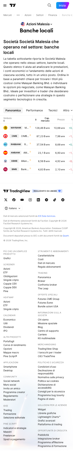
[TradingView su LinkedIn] (38, 199)
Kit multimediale (46, 338)
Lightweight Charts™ (49, 416)
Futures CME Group (48, 298)
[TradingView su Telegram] (46, 199)
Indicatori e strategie (14, 428)
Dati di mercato (46, 262)
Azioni (6, 268)
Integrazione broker (49, 438)
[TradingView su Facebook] (14, 199)
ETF (5, 272)
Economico (9, 319)
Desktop (8, 370)
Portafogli (8, 341)
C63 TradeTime (46, 356)
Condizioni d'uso (47, 366)
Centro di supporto (48, 330)
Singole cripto (11, 279)
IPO (5, 330)
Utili (5, 323)
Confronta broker (47, 284)
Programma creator (14, 392)
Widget (42, 409)
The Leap (43, 288)
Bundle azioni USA (48, 306)
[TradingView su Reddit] (62, 199)
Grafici (7, 258)
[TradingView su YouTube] (22, 199)
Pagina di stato (46, 398)
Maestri (7, 431)
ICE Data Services (46, 216)
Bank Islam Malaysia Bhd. (25, 169)
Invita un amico (11, 388)
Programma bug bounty (51, 395)
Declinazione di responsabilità (46, 372)
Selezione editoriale (14, 417)
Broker (41, 280)
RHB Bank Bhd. (26, 144)
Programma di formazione (52, 446)
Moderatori (9, 399)
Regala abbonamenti (49, 266)
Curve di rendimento (14, 345)
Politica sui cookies (48, 380)
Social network (11, 380)
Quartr (66, 235)
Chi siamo (43, 319)
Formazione (9, 413)
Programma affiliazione (50, 442)
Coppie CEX (10, 283)
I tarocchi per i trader (49, 352)
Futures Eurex (45, 302)
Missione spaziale (47, 323)
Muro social (9, 384)
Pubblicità (43, 434)
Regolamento (10, 395)
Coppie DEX (10, 287)
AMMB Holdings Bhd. (26, 152)
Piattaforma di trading (50, 424)
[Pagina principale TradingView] (13, 5)
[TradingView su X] (5, 199)
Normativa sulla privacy (51, 377)
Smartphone (10, 366)
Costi (40, 259)
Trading (7, 410)
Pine (5, 291)
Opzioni (7, 348)
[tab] (13, 110)
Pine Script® (10, 356)
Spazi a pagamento (14, 439)
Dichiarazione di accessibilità (47, 386)
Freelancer (9, 435)
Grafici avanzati (46, 420)
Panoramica (44, 277)
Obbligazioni (10, 276)
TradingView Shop (48, 348)
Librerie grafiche (47, 413)
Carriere (42, 334)
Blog (40, 327)
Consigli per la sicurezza (51, 391)
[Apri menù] (5, 5)
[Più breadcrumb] (18, 15)
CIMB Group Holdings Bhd (25, 136)
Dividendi (8, 327)
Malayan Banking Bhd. (27, 127)
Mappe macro (11, 352)
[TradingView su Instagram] (30, 199)
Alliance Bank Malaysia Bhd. (25, 160)
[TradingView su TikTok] (54, 199)
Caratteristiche (46, 255)
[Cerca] (49, 5)
